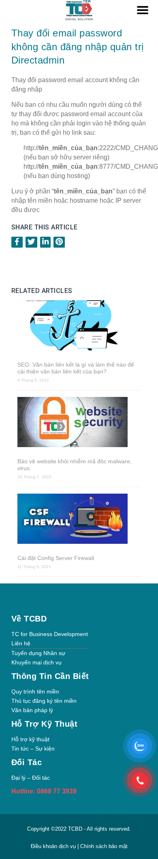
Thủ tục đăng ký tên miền (44, 701)
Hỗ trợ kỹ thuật (30, 739)
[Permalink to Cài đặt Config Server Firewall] (79, 519)
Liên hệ (20, 643)
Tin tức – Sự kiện (33, 748)
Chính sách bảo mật (104, 846)
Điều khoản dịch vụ (54, 846)
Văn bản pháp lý (32, 710)
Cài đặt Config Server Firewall (55, 558)
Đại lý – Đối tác (30, 777)
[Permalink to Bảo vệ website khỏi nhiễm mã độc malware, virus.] (79, 423)
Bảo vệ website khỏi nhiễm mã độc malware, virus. (74, 464)
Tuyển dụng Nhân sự (38, 653)
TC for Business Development (49, 634)
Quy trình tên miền (35, 691)
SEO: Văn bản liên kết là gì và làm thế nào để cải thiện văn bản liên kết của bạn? (75, 368)
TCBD (75, 829)
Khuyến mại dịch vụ (36, 662)
